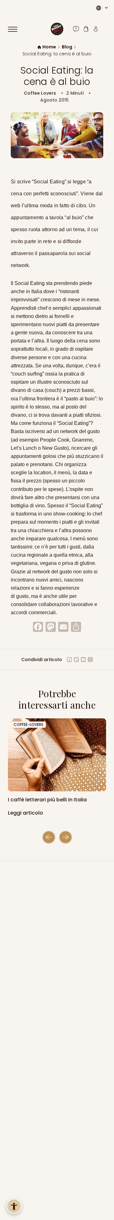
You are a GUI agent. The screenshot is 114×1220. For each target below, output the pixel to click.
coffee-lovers (28, 724)
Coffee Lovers (40, 93)
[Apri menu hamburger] (15, 29)
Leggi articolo (26, 812)
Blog (67, 47)
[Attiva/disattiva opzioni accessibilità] (14, 1206)
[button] (49, 837)
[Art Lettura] (57, 755)
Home (49, 47)
